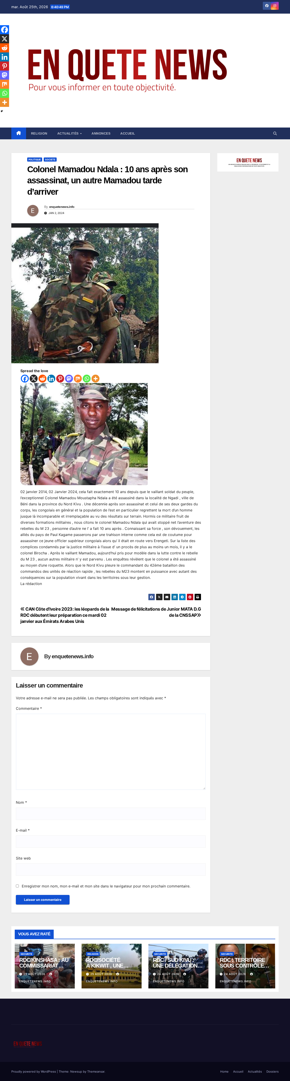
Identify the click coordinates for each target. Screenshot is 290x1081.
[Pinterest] (60, 379)
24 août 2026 (168, 974)
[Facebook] (25, 379)
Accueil (127, 133)
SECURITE (26, 954)
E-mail (23, 830)
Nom (21, 802)
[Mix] (78, 379)
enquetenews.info (62, 207)
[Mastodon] (69, 379)
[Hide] (2, 111)
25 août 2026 (35, 974)
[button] (275, 133)
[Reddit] (42, 379)
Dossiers (272, 1071)
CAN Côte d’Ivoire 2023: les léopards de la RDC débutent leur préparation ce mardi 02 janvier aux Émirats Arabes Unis (64, 615)
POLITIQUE (35, 159)
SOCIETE (50, 159)
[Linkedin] (51, 379)
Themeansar (95, 1071)
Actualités (68, 133)
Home (224, 1071)
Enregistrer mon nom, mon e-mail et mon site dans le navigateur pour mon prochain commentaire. (106, 886)
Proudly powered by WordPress (34, 1071)
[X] (34, 379)
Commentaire (29, 708)
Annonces (101, 133)
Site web (23, 858)
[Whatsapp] (87, 379)
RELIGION (39, 133)
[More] (95, 379)
